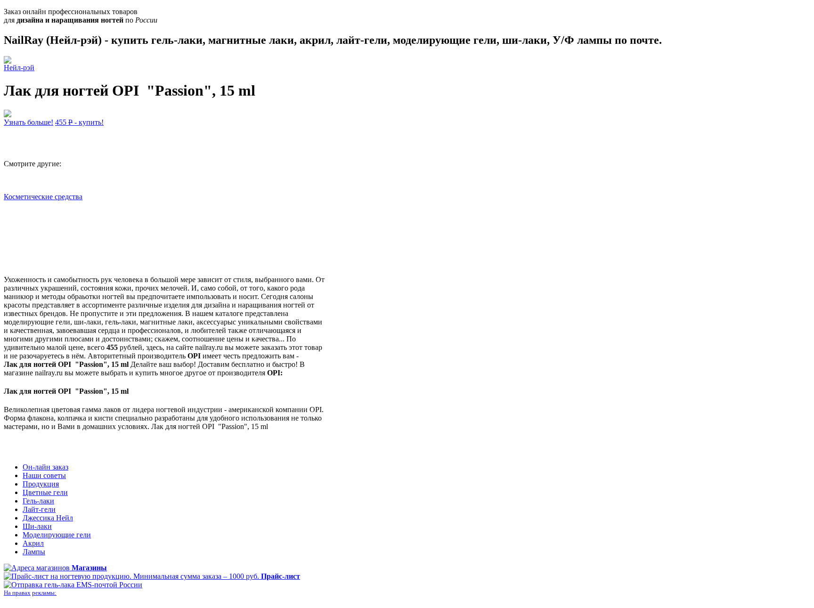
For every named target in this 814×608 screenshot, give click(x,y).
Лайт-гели (39, 509)
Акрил (33, 543)
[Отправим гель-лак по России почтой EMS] (73, 585)
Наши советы (44, 475)
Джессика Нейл (48, 518)
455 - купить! (79, 122)
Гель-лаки (38, 501)
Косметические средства (43, 197)
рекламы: (44, 592)
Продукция (41, 484)
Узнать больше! (28, 122)
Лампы (34, 552)
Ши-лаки (37, 526)
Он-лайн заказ (45, 467)
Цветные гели (45, 492)
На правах (17, 592)
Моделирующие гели (57, 535)
